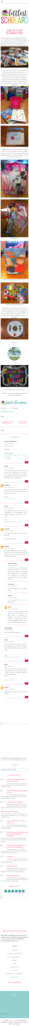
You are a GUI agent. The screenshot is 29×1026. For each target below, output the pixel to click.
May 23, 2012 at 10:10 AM (9, 548)
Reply (26, 462)
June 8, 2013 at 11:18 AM (12, 597)
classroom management (14, 953)
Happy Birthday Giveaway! (15, 802)
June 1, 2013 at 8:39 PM (8, 689)
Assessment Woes (12, 866)
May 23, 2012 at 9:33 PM (9, 629)
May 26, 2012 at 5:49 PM (9, 641)
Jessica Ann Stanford (10, 441)
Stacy (6, 664)
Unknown (7, 485)
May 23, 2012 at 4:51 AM (8, 530)
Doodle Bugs (8, 628)
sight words (14, 977)
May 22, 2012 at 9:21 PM (9, 487)
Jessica (10, 595)
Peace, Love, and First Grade (11, 657)
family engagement (14, 957)
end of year (4, 412)
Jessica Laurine (12, 563)
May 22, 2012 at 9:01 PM (9, 443)
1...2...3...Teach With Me (10, 499)
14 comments (4, 410)
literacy (14, 960)
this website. (23, 600)
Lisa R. (6, 506)
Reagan (8, 43)
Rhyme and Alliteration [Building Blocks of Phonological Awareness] (17, 834)
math (14, 963)
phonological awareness (15, 973)
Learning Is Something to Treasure (13, 521)
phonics (14, 970)
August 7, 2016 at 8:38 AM (13, 609)
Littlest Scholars (12, 1020)
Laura (6, 640)
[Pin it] (6, 416)
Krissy (9, 607)
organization (14, 967)
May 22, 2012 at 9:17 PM (9, 468)
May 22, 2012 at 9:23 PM (9, 508)
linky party (10, 412)
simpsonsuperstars (9, 680)
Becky (6, 466)
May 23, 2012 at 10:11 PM (12, 565)
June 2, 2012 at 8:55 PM (8, 666)
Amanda (6, 546)
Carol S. (6, 687)
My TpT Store (7, 458)
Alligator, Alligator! (13, 875)
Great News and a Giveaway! (9, 811)
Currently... (10, 856)
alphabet (14, 950)
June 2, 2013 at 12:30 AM (12, 586)
